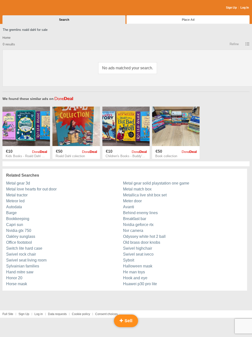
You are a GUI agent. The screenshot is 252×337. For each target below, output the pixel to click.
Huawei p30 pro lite (140, 284)
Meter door (132, 201)
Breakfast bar (134, 219)
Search (64, 19)
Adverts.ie (21, 8)
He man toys (134, 272)
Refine (234, 44)
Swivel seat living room (26, 260)
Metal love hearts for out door (31, 189)
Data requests (57, 314)
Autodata (14, 207)
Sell (127, 320)
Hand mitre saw (19, 272)
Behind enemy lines (140, 213)
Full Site (7, 314)
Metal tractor (17, 195)
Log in (38, 314)
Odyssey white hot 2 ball (144, 236)
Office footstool (19, 242)
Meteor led (15, 201)
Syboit (128, 260)
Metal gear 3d (18, 183)
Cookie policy (81, 314)
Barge (11, 213)
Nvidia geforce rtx (138, 225)
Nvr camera (133, 230)
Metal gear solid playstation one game (156, 183)
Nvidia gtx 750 (18, 230)
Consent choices (106, 314)
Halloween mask (137, 266)
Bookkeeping (17, 219)
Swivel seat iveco (138, 254)
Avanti (128, 207)
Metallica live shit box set (145, 195)
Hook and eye (135, 278)
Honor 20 (14, 278)
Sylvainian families (22, 266)
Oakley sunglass (20, 236)
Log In (244, 7)
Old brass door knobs (141, 242)
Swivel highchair (137, 248)
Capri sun (14, 225)
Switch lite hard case (24, 248)
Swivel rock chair (21, 254)
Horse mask (16, 284)
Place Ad (188, 19)
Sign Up (231, 7)
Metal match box (137, 189)
